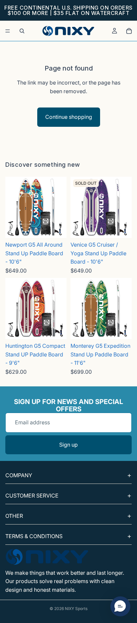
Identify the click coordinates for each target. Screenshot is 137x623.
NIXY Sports (76, 608)
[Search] (22, 31)
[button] (120, 606)
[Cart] (129, 31)
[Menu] (7, 31)
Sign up (68, 444)
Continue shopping (68, 116)
